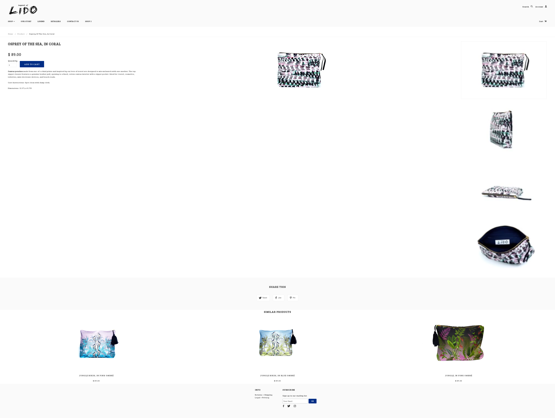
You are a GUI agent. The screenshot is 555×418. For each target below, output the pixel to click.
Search (525, 6)
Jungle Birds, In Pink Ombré (96, 375)
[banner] (23, 9)
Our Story (26, 21)
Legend (41, 21)
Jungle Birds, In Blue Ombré (277, 375)
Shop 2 (88, 21)
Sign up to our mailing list (295, 396)
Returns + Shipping (263, 395)
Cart (541, 21)
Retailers (56, 21)
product (21, 34)
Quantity (12, 60)
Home (10, 34)
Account (539, 6)
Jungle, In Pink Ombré (458, 375)
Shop (10, 21)
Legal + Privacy (262, 397)
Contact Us (73, 21)
